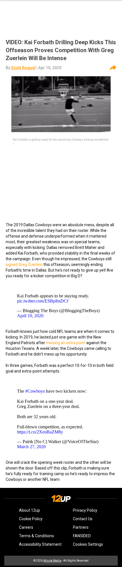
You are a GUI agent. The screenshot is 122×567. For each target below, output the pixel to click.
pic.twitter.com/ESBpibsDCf (42, 301)
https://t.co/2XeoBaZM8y (40, 432)
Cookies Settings (88, 544)
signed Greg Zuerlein (24, 264)
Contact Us (82, 519)
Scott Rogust (23, 67)
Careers (26, 527)
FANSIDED (82, 536)
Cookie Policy (31, 519)
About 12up (29, 510)
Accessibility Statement (40, 544)
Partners (81, 527)
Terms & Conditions (36, 536)
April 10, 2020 (30, 315)
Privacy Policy (85, 510)
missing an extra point (65, 342)
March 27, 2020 (31, 446)
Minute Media (52, 560)
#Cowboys (35, 391)
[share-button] (113, 67)
